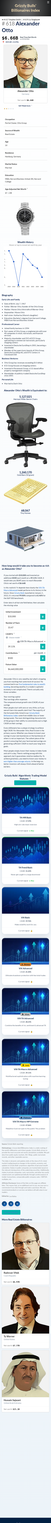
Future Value (11, 664)
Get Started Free (26, 783)
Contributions (12, 653)
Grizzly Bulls (19, 593)
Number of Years (13, 623)
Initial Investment (13, 612)
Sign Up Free (12, 1212)
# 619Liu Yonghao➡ (31, 19)
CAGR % (10, 634)
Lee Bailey (13, 1196)
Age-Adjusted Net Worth (15, 189)
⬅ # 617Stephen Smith (11, 19)
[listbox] (31, 641)
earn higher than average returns (17, 761)
